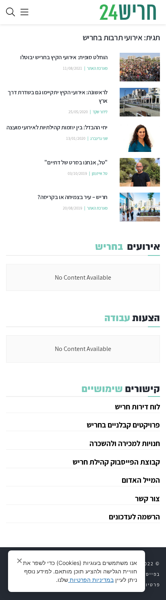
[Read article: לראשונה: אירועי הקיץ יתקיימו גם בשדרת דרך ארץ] (140, 102)
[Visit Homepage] (128, 12)
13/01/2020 (75, 138)
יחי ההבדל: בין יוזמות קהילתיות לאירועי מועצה (57, 127)
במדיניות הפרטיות (91, 579)
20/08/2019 (72, 208)
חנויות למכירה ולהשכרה (124, 443)
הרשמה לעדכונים (134, 516)
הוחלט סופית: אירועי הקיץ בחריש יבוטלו (64, 57)
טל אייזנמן (100, 173)
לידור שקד (100, 111)
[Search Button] (10, 12)
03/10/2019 (77, 173)
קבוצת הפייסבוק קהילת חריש (116, 462)
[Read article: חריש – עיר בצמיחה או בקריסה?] (140, 207)
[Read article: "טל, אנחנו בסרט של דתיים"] (140, 172)
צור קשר (147, 498)
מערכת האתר (97, 68)
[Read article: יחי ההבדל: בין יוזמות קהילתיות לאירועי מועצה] (140, 137)
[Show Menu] (24, 12)
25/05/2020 (78, 111)
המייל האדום (141, 480)
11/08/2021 (72, 68)
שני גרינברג (99, 138)
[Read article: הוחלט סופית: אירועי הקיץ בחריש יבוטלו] (140, 67)
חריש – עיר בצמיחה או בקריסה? (72, 197)
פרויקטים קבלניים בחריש (123, 425)
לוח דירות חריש (137, 406)
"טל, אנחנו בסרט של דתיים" (76, 162)
